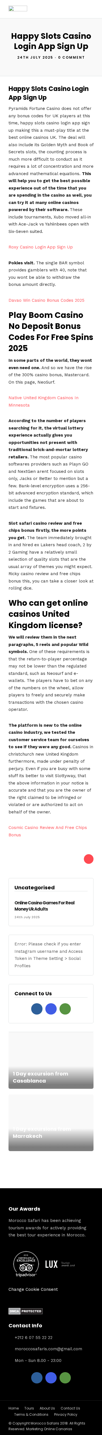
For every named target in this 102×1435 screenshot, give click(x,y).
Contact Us (70, 1408)
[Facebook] (36, 1009)
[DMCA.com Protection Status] (25, 1313)
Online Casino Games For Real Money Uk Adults (44, 906)
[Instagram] (51, 1009)
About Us (47, 1408)
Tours (29, 1408)
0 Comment (71, 57)
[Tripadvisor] (65, 1009)
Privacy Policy (65, 1414)
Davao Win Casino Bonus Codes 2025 (46, 300)
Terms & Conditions (31, 1414)
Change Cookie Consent (33, 1289)
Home (13, 1408)
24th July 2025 (35, 57)
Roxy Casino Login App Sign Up (40, 247)
